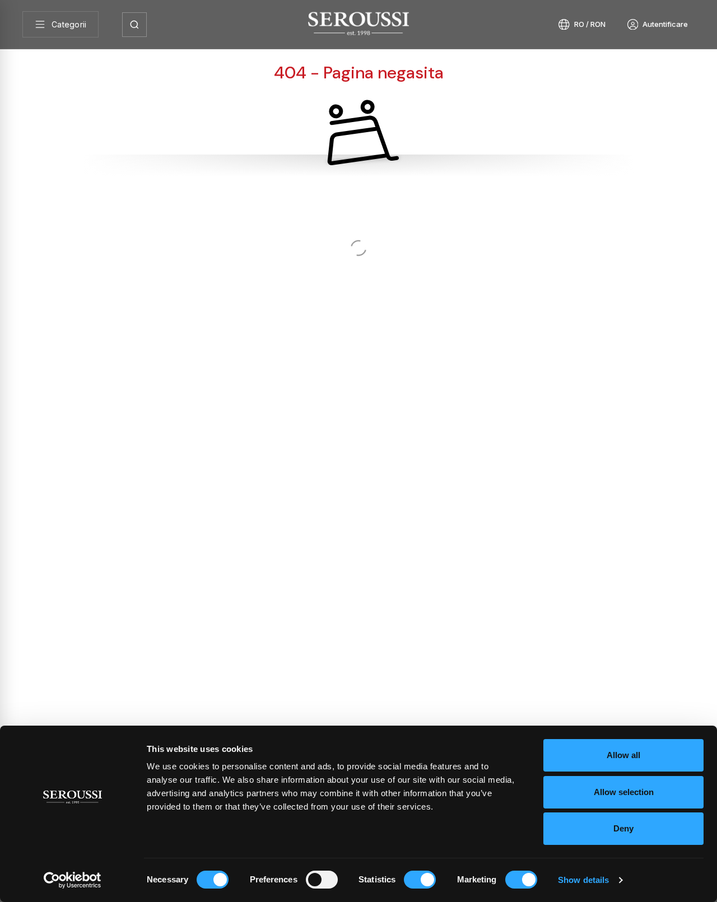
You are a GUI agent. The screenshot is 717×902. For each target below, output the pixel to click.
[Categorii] (60, 24)
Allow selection (624, 792)
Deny (623, 828)
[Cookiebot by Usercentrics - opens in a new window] (73, 880)
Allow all (623, 755)
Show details (583, 880)
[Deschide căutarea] (134, 24)
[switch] (322, 880)
